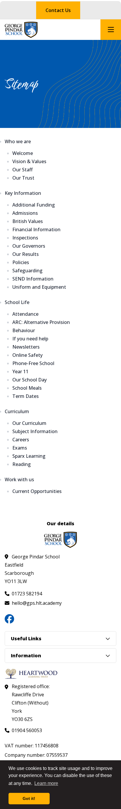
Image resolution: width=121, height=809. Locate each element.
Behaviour (23, 330)
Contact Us (58, 10)
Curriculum (17, 411)
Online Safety (27, 355)
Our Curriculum (29, 423)
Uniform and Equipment (39, 287)
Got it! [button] (29, 798)
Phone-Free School (33, 363)
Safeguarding (27, 270)
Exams (19, 448)
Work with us (19, 479)
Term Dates (25, 396)
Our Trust (23, 178)
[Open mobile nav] (110, 29)
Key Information (23, 193)
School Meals (27, 388)
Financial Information (36, 229)
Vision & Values (29, 161)
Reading (21, 464)
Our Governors (28, 246)
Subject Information (35, 431)
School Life (17, 302)
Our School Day (29, 379)
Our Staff (22, 169)
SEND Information (32, 279)
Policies (20, 262)
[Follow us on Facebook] (9, 618)
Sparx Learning (29, 456)
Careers (20, 439)
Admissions (25, 213)
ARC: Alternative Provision (41, 322)
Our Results (25, 254)
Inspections (25, 237)
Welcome (22, 153)
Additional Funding (33, 205)
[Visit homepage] (21, 30)
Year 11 (20, 371)
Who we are (18, 141)
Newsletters (26, 347)
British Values (27, 221)
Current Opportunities (37, 491)
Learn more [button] (46, 783)
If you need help (30, 338)
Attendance (25, 314)
